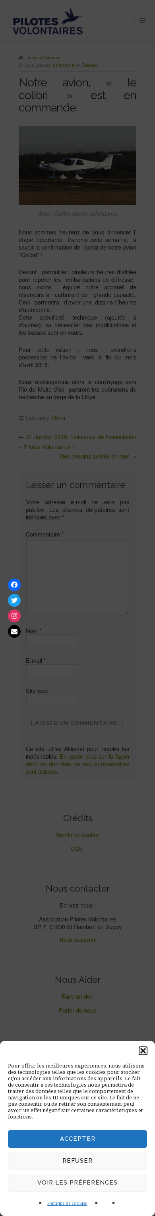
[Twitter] (14, 600)
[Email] (14, 631)
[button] (143, 1051)
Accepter (77, 1138)
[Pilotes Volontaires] (14, 584)
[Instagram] (14, 615)
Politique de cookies (67, 1203)
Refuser (77, 1160)
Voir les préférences (77, 1182)
